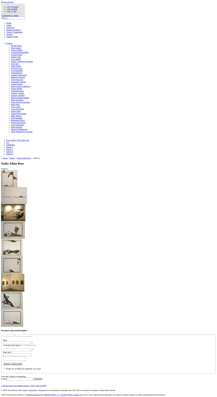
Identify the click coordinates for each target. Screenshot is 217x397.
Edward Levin (16, 68)
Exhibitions (10, 145)
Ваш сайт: (7, 352)
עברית (13, 11)
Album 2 (9, 149)
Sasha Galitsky (17, 50)
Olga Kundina (16, 118)
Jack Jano (15, 64)
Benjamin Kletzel (18, 120)
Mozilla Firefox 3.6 (51, 395)
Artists (9, 25)
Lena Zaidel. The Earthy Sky (17, 140)
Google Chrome (66, 395)
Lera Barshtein (17, 70)
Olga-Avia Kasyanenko (20, 102)
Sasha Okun (16, 111)
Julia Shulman (16, 127)
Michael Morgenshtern (20, 98)
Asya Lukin (15, 107)
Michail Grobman (18, 77)
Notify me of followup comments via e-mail (23, 369)
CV (7, 142)
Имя (5, 340)
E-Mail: (4, 379)
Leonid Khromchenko (20, 52)
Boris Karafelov (17, 100)
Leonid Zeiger (16, 55)
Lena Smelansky (17, 125)
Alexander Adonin (18, 82)
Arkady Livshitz (17, 93)
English (13, 9)
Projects (9, 34)
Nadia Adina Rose (18, 123)
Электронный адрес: (19, 345)
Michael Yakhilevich (19, 129)
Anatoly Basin (16, 84)
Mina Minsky (16, 116)
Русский (14, 7)
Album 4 (9, 154)
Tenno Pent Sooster (18, 114)
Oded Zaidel (16, 66)
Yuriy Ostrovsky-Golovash (21, 132)
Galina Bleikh (16, 89)
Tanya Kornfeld (17, 109)
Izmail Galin (16, 57)
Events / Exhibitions (14, 32)
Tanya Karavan (17, 80)
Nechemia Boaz (17, 91)
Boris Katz (15, 104)
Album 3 (9, 152)
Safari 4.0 (78, 395)
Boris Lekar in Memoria (20, 86)
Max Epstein (16, 48)
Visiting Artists (12, 37)
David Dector (16, 46)
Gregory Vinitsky (18, 95)
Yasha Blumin (16, 73)
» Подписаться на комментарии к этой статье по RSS (23, 386)
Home (8, 23)
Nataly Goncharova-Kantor (22, 61)
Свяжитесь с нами (10, 15)
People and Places (13, 30)
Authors (9, 43)
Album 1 (9, 147)
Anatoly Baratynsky (19, 75)
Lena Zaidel (16, 59)
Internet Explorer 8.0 (34, 395)
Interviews (10, 28)
